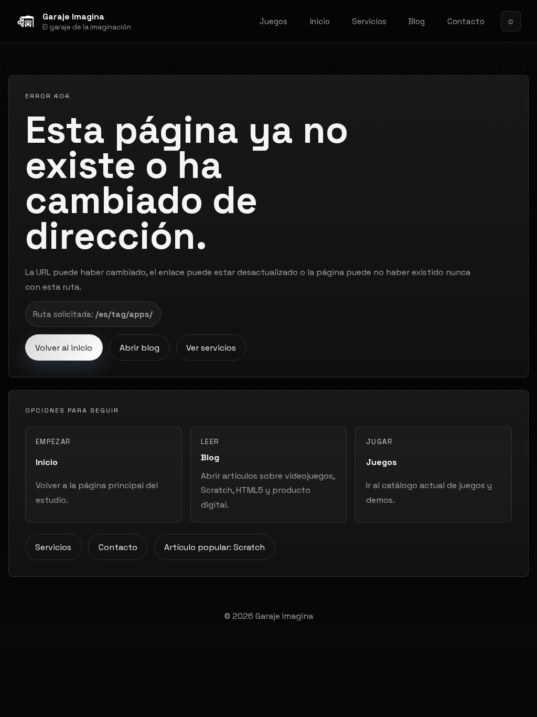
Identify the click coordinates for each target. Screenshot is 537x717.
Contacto (466, 21)
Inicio (320, 21)
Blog (417, 21)
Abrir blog (139, 347)
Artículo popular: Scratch (214, 547)
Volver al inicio (63, 347)
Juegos (273, 21)
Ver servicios (211, 347)
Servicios (369, 21)
